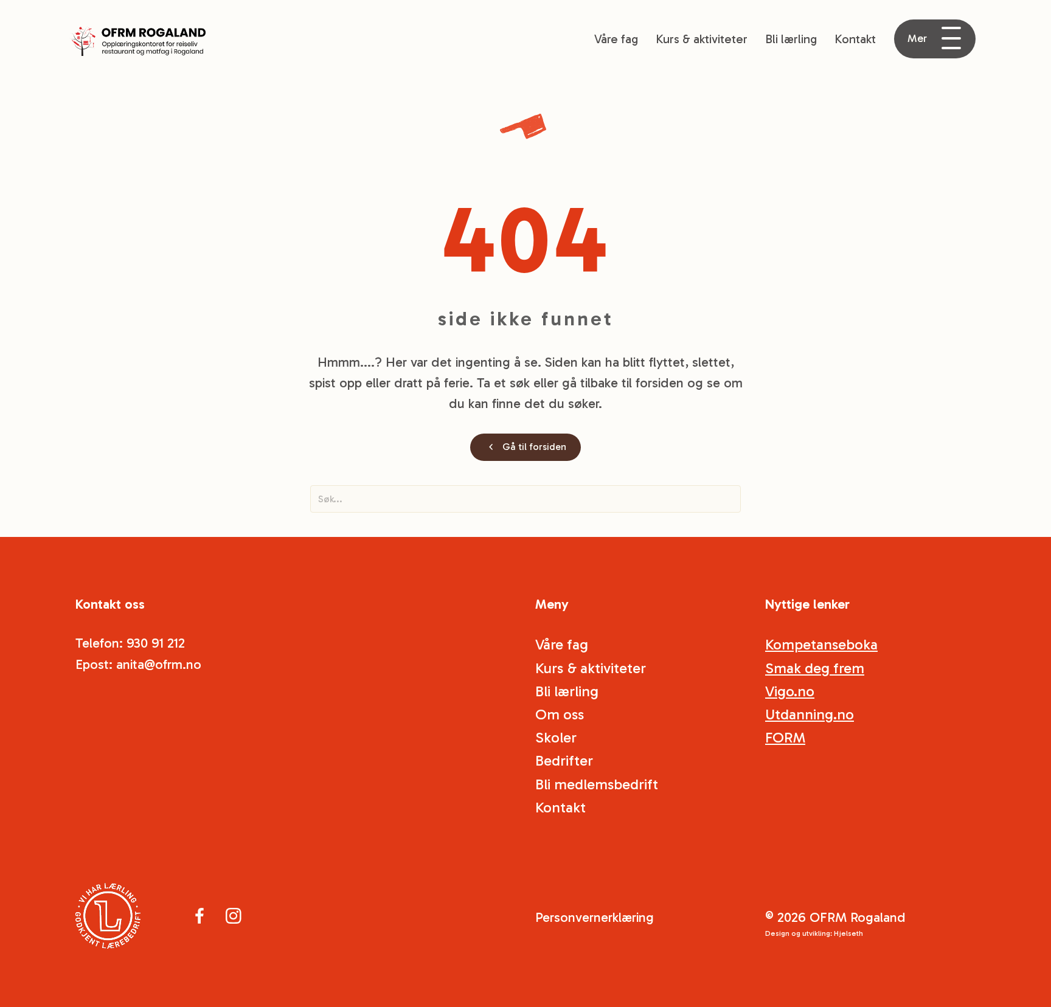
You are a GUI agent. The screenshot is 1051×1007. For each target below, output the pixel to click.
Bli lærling (791, 39)
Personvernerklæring (594, 917)
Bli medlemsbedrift (596, 784)
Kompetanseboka (821, 644)
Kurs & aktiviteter (701, 39)
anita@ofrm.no (158, 664)
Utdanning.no (809, 714)
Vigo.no (789, 691)
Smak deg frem (814, 668)
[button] (935, 38)
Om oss (559, 714)
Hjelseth (848, 933)
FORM (785, 737)
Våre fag (616, 39)
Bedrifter (564, 760)
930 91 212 (156, 643)
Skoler (556, 737)
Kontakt (855, 39)
